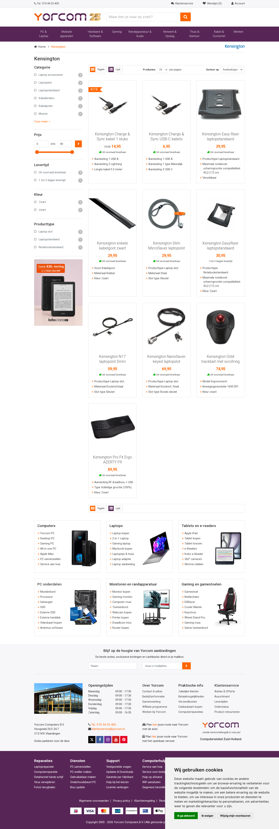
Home (42, 46)
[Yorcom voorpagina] (67, 16)
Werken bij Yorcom (154, 712)
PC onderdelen (49, 584)
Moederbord (47, 591)
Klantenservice (226, 685)
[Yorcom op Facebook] (99, 739)
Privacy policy (121, 800)
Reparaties (43, 761)
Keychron (190, 612)
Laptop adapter (121, 559)
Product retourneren (227, 712)
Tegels (101, 69)
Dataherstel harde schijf (48, 777)
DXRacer (189, 602)
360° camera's (193, 559)
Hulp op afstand (152, 777)
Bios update (77, 787)
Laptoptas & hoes (123, 554)
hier (155, 724)
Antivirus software (51, 627)
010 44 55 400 (48, 3)
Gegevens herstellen (154, 787)
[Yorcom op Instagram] (107, 739)
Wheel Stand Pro (194, 617)
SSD (42, 607)
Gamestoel (191, 591)
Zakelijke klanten (188, 691)
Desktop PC (47, 538)
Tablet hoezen (193, 543)
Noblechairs (191, 597)
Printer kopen (120, 617)
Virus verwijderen (44, 782)
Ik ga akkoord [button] (186, 815)
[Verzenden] (186, 665)
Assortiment (222, 696)
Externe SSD (47, 612)
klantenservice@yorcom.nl (108, 729)
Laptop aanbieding (123, 564)
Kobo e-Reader (193, 554)
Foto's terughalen (44, 787)
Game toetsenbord (196, 627)
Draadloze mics (122, 622)
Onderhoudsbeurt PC (83, 782)
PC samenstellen (50, 559)
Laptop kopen (120, 533)
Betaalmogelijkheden (191, 696)
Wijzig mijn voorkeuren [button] (235, 815)
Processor (46, 597)
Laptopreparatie (44, 766)
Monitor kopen (121, 591)
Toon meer (41, 121)
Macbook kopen (122, 548)
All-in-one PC (48, 548)
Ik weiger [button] (207, 815)
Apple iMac (47, 554)
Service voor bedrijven (156, 772)
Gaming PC (47, 543)
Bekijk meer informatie (112, 103)
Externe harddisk (50, 617)
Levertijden (221, 701)
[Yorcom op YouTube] (115, 739)
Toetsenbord (120, 607)
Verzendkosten (187, 701)
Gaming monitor (122, 597)
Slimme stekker (193, 564)
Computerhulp (154, 761)
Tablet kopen (192, 538)
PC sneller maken (80, 772)
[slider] (37, 152)
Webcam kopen (122, 612)
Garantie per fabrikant (119, 777)
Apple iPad (191, 533)
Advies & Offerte (224, 691)
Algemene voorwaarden (94, 800)
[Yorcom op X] (91, 739)
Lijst (118, 69)
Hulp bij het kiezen (117, 782)
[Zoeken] (185, 17)
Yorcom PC (47, 533)
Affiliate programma (154, 706)
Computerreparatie (46, 772)
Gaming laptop (121, 543)
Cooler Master (193, 607)
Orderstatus (221, 706)
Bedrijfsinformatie (153, 696)
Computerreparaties (190, 712)
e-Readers (190, 548)
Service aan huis (50, 564)
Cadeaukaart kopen (190, 706)
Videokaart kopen (51, 622)
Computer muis (121, 602)
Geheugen (46, 602)
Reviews (164, 800)
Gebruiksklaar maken (83, 777)
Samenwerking (151, 701)
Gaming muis (192, 622)
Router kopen (120, 627)
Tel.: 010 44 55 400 (103, 724)
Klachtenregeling (144, 800)
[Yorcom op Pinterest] (123, 739)
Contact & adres (152, 691)
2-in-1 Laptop (120, 538)
